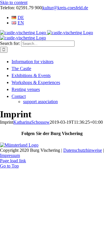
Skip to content (13, 2)
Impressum (10, 155)
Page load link (13, 160)
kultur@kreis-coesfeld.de (65, 7)
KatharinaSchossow (31, 122)
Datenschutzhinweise (82, 150)
